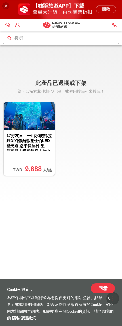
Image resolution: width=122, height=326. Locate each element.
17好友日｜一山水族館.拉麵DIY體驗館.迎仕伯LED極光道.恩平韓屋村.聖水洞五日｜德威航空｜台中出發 (29, 142)
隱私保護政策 (24, 318)
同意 (103, 288)
